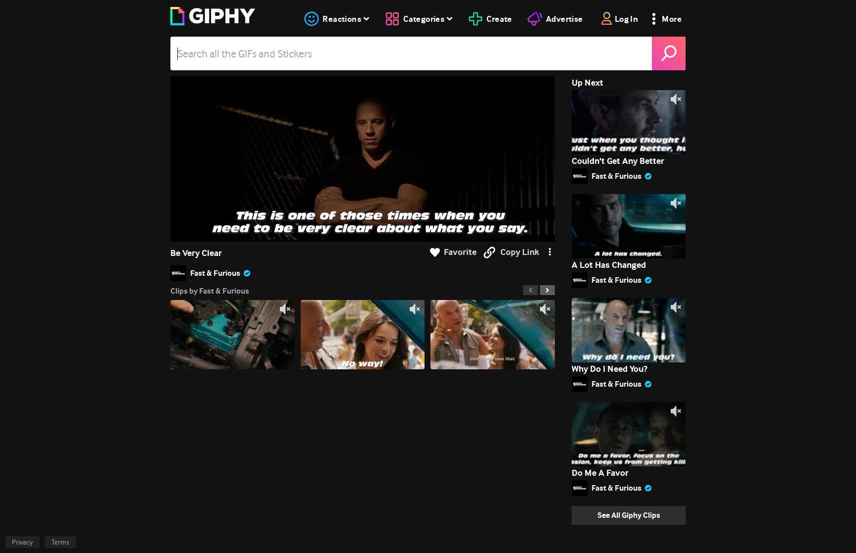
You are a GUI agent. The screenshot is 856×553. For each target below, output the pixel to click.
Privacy (22, 542)
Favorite (460, 252)
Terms (60, 542)
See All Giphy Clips (628, 515)
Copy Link (519, 252)
